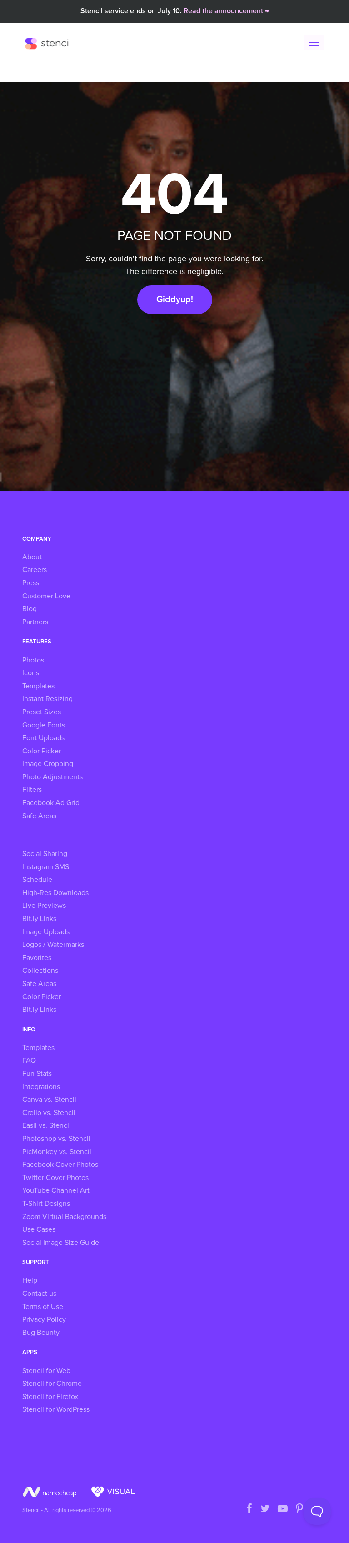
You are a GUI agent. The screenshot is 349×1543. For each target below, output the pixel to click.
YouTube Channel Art (56, 1190)
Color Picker (41, 751)
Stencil (50, 43)
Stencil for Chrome (52, 1383)
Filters (32, 789)
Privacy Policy (44, 1319)
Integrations (41, 1086)
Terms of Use (42, 1306)
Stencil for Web (46, 1370)
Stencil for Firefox (50, 1396)
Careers (34, 569)
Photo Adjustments (52, 777)
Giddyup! (175, 299)
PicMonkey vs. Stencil (56, 1151)
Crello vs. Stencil (48, 1112)
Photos (33, 660)
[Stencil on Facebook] (249, 1509)
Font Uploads (43, 738)
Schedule (37, 879)
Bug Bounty (41, 1332)
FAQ (29, 1060)
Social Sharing (44, 853)
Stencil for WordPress (56, 1409)
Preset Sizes (41, 712)
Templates (38, 686)
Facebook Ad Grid (51, 802)
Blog (29, 608)
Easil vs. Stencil (46, 1125)
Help (29, 1280)
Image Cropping (47, 763)
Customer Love (46, 596)
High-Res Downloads (55, 892)
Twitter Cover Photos (55, 1177)
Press (30, 583)
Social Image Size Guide (60, 1242)
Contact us (39, 1293)
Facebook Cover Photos (60, 1164)
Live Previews (44, 905)
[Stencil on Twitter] (264, 1509)
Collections (40, 970)
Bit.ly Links (39, 918)
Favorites (36, 957)
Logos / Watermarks (53, 944)
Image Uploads (46, 932)
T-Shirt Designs (46, 1203)
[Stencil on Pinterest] (299, 1509)
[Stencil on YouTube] (283, 1509)
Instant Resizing (47, 698)
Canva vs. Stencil (49, 1099)
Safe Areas (39, 816)
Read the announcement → (226, 11)
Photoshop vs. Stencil (56, 1138)
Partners (35, 622)
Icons (30, 673)
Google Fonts (43, 725)
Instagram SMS (45, 867)
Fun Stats (37, 1073)
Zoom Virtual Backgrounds (64, 1216)
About (32, 557)
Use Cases (38, 1229)
